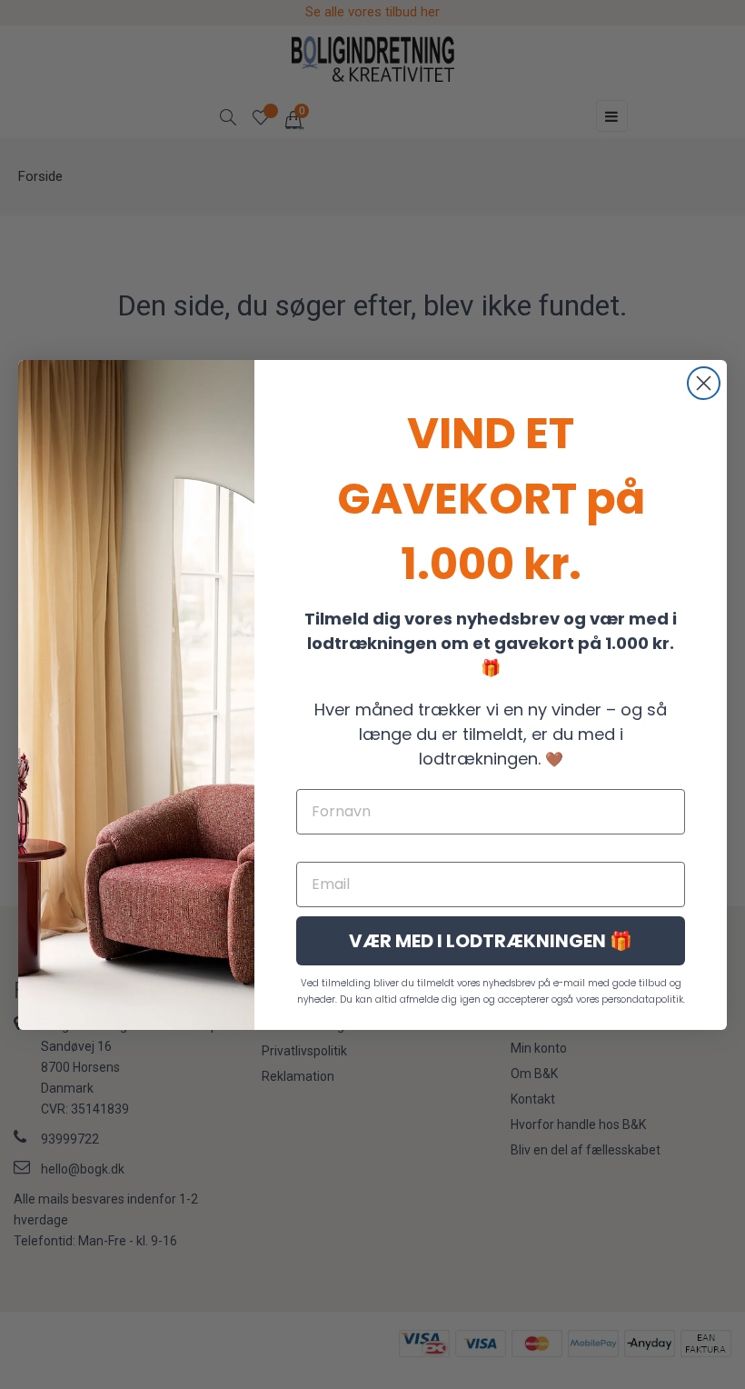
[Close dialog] (704, 383)
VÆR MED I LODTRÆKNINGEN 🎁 (490, 941)
